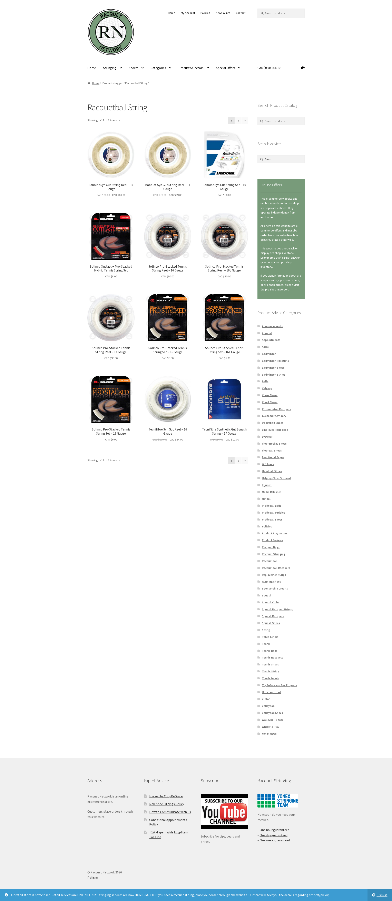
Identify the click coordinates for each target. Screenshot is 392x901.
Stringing (109, 68)
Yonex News (269, 733)
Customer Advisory (274, 416)
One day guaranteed (273, 835)
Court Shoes (269, 402)
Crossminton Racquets (276, 409)
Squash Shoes (271, 623)
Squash (267, 595)
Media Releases (271, 492)
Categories (158, 68)
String (266, 630)
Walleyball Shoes (273, 720)
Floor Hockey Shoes (274, 443)
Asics (265, 347)
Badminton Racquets (275, 361)
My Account (188, 13)
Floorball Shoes (272, 450)
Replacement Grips (274, 575)
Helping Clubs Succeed (276, 478)
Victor (266, 699)
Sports (133, 68)
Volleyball (268, 706)
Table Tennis (270, 637)
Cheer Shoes (269, 395)
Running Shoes (271, 581)
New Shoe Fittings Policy (166, 804)
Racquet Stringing (273, 554)
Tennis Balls (269, 651)
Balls (265, 381)
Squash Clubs (270, 602)
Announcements (272, 326)
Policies (205, 13)
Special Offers (225, 68)
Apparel (267, 333)
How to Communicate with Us (170, 812)
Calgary (267, 388)
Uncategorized (271, 692)
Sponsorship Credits (275, 588)
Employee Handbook (275, 430)
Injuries (267, 485)
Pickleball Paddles (273, 512)
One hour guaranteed (274, 830)
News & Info (223, 13)
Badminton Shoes (273, 367)
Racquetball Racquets (276, 568)
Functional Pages (273, 457)
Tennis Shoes (270, 664)
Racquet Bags (271, 547)
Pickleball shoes (272, 519)
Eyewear (267, 436)
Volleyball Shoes (272, 713)
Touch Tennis (270, 678)
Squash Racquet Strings (277, 609)
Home (171, 13)
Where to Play (270, 727)
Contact (240, 13)
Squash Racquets (273, 616)
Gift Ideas (268, 464)
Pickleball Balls (271, 505)
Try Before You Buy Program (279, 685)
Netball (266, 499)
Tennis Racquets (272, 657)
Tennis (266, 644)
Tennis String (270, 671)
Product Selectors (191, 68)
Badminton (269, 354)
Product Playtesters (274, 533)
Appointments (271, 340)
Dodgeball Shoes (272, 423)
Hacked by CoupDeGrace (166, 796)
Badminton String (273, 374)
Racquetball (269, 561)
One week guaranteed (275, 840)
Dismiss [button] (381, 895)
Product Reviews (272, 540)
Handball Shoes (272, 471)
